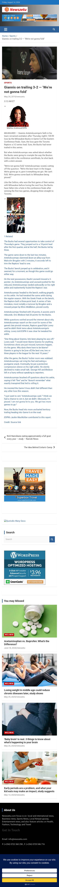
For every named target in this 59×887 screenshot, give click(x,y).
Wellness (9, 635)
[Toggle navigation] (5, 29)
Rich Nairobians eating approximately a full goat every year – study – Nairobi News (29, 437)
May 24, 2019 (10, 97)
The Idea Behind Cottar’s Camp (38, 447)
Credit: (7, 422)
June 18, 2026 (10, 648)
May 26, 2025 (10, 746)
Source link (16, 422)
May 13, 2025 (10, 795)
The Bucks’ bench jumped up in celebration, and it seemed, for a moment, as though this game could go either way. (28, 271)
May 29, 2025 (10, 697)
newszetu (20, 97)
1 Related (8, 236)
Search (52, 539)
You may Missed (14, 601)
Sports (8, 83)
